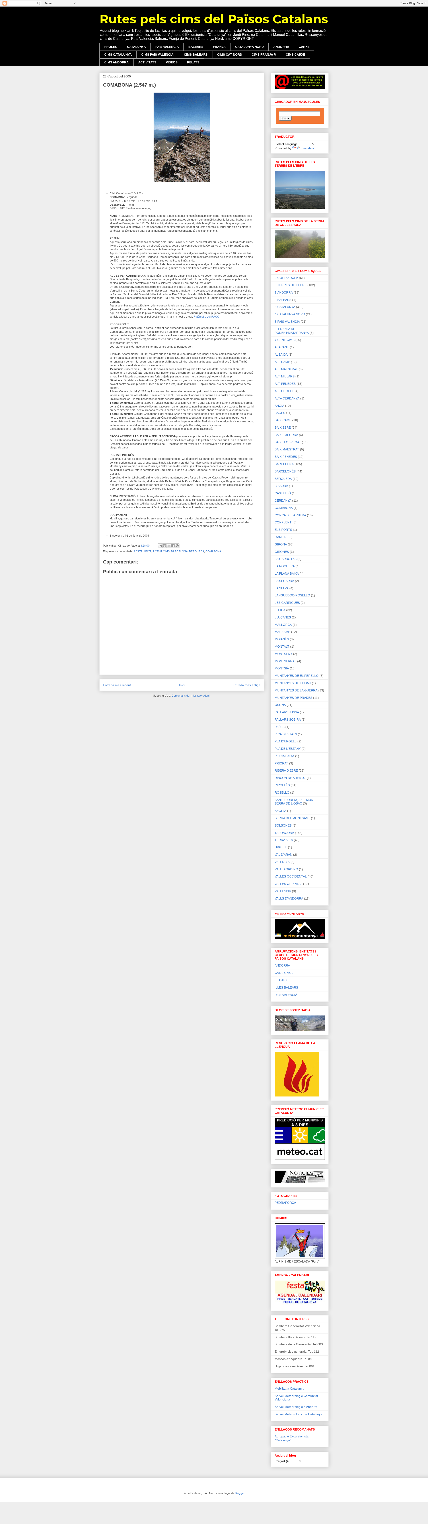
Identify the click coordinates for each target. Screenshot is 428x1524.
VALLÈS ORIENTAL (288, 884)
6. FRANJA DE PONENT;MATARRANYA (292, 330)
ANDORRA (281, 47)
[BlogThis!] (164, 545)
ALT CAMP (282, 362)
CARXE (304, 47)
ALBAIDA (281, 354)
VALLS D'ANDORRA (289, 898)
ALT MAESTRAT (286, 369)
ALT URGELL (284, 391)
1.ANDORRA (284, 292)
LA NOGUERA (285, 566)
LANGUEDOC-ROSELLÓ (292, 595)
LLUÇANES (283, 617)
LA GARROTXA (285, 559)
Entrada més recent (117, 685)
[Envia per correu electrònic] (160, 545)
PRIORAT (281, 763)
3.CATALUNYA (142, 551)
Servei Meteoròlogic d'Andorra (296, 1406)
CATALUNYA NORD (249, 47)
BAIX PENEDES (286, 456)
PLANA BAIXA (284, 756)
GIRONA (281, 544)
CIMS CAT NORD (229, 54)
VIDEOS (171, 62)
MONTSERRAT (285, 661)
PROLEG (110, 47)
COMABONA (213, 551)
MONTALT (282, 646)
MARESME (282, 632)
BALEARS (195, 47)
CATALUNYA (136, 47)
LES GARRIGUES (287, 602)
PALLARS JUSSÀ (287, 712)
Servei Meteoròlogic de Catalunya (298, 1414)
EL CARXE (282, 980)
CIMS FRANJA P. (264, 54)
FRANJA (219, 47)
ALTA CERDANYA (287, 398)
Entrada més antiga (246, 685)
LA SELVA (281, 588)
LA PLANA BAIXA (287, 573)
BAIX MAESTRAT (287, 449)
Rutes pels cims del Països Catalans (213, 19)
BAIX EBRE (283, 427)
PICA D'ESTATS (286, 734)
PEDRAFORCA (285, 1202)
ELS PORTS (283, 529)
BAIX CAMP (283, 420)
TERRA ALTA (284, 840)
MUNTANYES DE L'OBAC (293, 683)
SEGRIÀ (280, 811)
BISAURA (281, 486)
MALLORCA (283, 624)
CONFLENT (283, 522)
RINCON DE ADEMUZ (290, 778)
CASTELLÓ (283, 493)
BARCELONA (179, 551)
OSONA (280, 705)
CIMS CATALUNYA (118, 54)
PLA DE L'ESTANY (288, 748)
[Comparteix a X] (169, 545)
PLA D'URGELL (285, 741)
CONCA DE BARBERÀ (290, 515)
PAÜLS (279, 727)
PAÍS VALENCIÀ (167, 47)
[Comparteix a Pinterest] (177, 545)
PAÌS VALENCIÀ (286, 995)
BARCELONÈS (285, 471)
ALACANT (282, 347)
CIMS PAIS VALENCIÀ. (157, 54)
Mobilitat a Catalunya (289, 1388)
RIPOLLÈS (282, 785)
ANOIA (279, 405)
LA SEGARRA (284, 581)
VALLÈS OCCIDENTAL (291, 876)
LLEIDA (280, 610)
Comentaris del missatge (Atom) (191, 695)
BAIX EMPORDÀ (286, 435)
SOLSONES (283, 825)
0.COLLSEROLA (286, 278)
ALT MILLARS (284, 376)
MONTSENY (283, 654)
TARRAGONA (284, 833)
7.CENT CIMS (161, 551)
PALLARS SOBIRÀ (288, 719)
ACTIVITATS (147, 62)
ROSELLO (282, 792)
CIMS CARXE (295, 54)
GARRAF (281, 537)
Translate (307, 148)
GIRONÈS (282, 551)
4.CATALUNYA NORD (290, 314)
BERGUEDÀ (196, 551)
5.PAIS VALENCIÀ (287, 321)
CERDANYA (283, 500)
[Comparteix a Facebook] (173, 545)
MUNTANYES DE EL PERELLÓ (297, 675)
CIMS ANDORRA (116, 62)
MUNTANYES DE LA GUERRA (296, 690)
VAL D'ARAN (283, 854)
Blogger (239, 1493)
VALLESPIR (283, 891)
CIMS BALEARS (196, 54)
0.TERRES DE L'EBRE (291, 285)
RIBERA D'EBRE (286, 770)
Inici (182, 685)
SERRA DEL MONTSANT (292, 818)
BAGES (280, 413)
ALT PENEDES (285, 383)
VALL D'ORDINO (286, 869)
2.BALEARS (283, 300)
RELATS (193, 62)
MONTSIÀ (282, 668)
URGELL (281, 847)
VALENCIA (282, 862)
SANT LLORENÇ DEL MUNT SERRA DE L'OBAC (295, 801)
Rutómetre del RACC (206, 316)
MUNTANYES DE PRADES (293, 697)
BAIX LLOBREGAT (288, 442)
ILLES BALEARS (286, 987)
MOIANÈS (282, 639)
